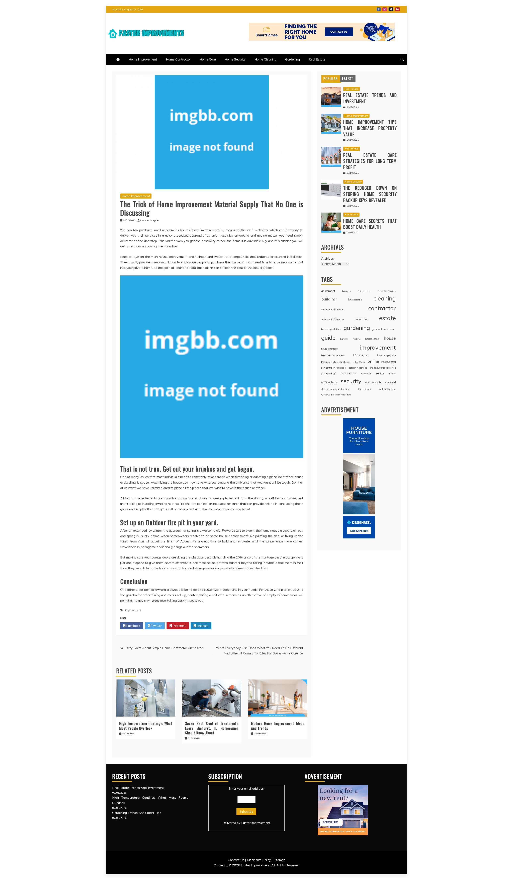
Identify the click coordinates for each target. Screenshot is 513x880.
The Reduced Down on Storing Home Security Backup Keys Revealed (370, 193)
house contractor (329, 348)
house (390, 338)
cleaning (385, 298)
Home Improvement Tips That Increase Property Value (370, 128)
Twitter (391, 9)
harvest (344, 339)
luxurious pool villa (386, 355)
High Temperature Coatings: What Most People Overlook (145, 726)
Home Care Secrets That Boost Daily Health (370, 224)
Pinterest (397, 9)
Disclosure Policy (259, 860)
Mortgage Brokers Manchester (335, 362)
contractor (382, 308)
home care (372, 338)
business (355, 299)
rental (380, 373)
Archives (327, 258)
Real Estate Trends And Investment (370, 98)
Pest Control (388, 361)
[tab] (330, 78)
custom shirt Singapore (332, 319)
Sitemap (279, 860)
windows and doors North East (336, 394)
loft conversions (361, 355)
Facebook (379, 9)
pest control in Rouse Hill (333, 367)
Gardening (292, 59)
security (351, 381)
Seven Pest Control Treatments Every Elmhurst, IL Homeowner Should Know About (211, 728)
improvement (133, 610)
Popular (330, 78)
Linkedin (202, 626)
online (373, 361)
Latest (347, 78)
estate (387, 318)
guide (328, 337)
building (328, 298)
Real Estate (317, 59)
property (328, 373)
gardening (356, 327)
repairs (392, 373)
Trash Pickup (364, 389)
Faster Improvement (255, 823)
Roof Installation (329, 382)
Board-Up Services (387, 291)
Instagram (384, 9)
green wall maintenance (384, 329)
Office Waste (359, 362)
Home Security (235, 59)
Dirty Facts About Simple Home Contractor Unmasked (164, 648)
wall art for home (387, 389)
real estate (348, 373)
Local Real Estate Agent (332, 355)
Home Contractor (178, 59)
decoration (361, 319)
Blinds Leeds (364, 291)
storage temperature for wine (335, 389)
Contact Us (236, 860)
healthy (356, 339)
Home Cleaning (265, 59)
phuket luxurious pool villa (383, 367)
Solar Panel (390, 382)
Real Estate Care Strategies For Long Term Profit (370, 161)
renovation (366, 373)
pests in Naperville (358, 367)
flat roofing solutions (331, 329)
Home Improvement (143, 59)
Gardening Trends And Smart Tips (136, 813)
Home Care (208, 59)
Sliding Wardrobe (372, 382)
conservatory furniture (332, 309)
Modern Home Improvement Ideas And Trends (277, 726)
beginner (346, 291)
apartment (328, 290)
